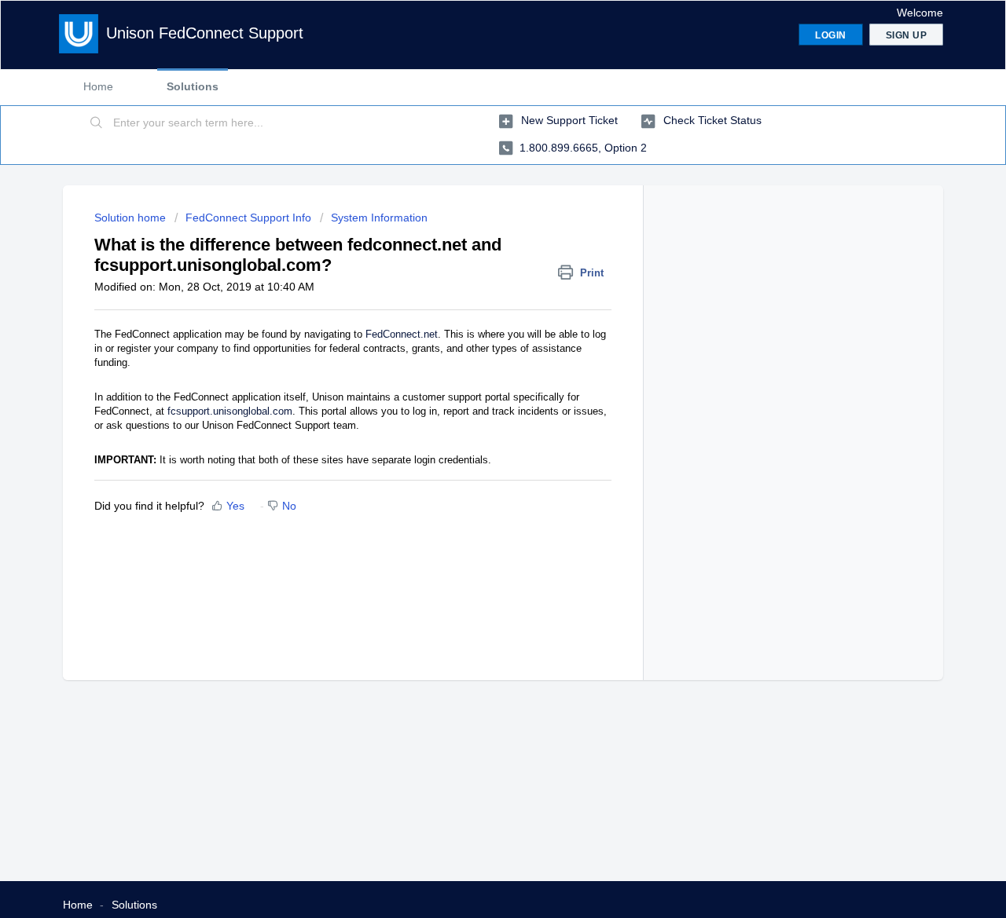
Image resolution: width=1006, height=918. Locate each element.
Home (98, 86)
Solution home (131, 217)
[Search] (96, 123)
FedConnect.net (401, 334)
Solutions (192, 86)
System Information (379, 217)
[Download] (473, 253)
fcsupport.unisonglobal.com (229, 411)
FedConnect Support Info (248, 217)
